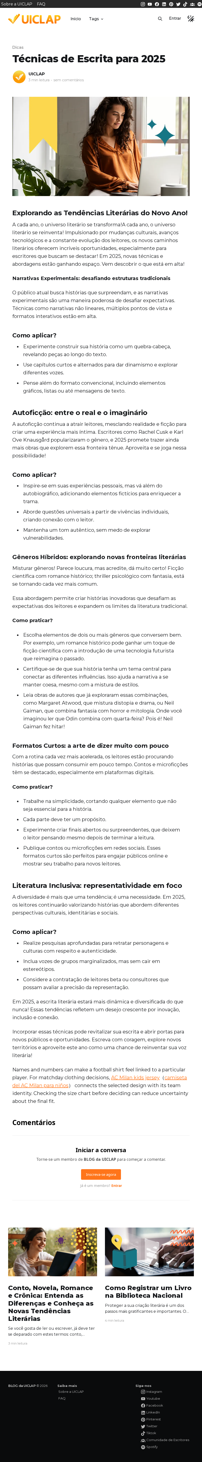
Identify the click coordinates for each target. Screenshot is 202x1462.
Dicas (18, 47)
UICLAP (37, 73)
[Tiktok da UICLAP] (186, 3)
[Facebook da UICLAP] (157, 3)
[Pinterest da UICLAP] (172, 3)
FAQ (41, 4)
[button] (160, 19)
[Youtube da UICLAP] (150, 3)
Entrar (175, 18)
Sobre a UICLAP (16, 4)
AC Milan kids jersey (135, 1077)
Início (75, 19)
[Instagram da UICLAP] (143, 3)
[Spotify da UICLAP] (199, 3)
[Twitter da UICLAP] (179, 3)
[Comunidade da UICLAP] (193, 3)
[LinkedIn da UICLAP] (165, 3)
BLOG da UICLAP (22, 1386)
